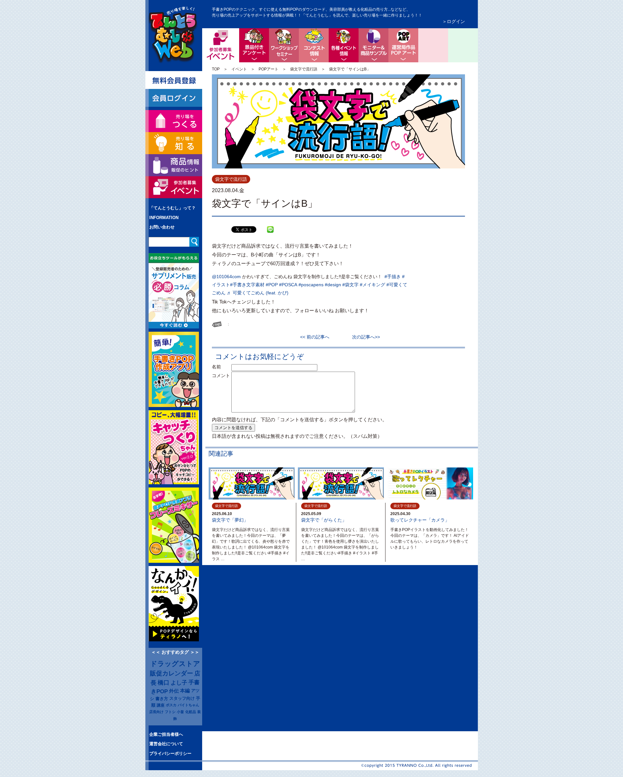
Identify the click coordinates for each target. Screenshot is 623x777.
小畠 (180, 712)
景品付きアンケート (254, 45)
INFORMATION (163, 217)
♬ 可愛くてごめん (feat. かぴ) (257, 292)
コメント (221, 375)
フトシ (170, 712)
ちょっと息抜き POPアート (403, 45)
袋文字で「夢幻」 (230, 520)
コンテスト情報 (314, 45)
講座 (161, 705)
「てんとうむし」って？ (172, 207)
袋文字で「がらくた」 (324, 520)
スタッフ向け (182, 698)
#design (333, 284)
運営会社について (166, 743)
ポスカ (171, 705)
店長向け (156, 712)
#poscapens (311, 284)
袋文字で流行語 (303, 69)
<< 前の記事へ (317, 336)
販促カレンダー (171, 673)
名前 (221, 366)
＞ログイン (453, 21)
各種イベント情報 (344, 45)
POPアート (268, 69)
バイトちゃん (188, 705)
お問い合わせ (162, 227)
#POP (272, 284)
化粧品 (190, 712)
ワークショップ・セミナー (284, 45)
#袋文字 (350, 284)
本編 (185, 690)
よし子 (179, 682)
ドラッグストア (175, 664)
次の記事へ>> (364, 336)
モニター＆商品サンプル (373, 45)
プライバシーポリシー (170, 753)
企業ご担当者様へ (166, 734)
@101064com (226, 276)
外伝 (174, 691)
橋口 (163, 682)
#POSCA (288, 284)
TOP (216, 69)
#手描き (393, 276)
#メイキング (372, 284)
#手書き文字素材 (247, 284)
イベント (239, 69)
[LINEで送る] (270, 224)
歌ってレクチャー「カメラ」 (419, 520)
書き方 (161, 698)
